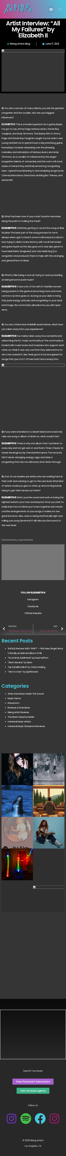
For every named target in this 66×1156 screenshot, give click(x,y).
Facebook (33, 606)
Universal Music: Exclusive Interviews (26, 726)
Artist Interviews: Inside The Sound (26, 693)
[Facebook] (40, 1118)
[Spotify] (25, 1118)
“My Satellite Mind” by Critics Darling (26, 667)
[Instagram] (11, 1118)
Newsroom (13, 703)
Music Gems (14, 698)
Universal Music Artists (19, 721)
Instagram (33, 599)
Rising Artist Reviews (18, 712)
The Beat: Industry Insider (21, 716)
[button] (51, 9)
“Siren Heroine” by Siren (20, 662)
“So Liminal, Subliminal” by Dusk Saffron (28, 657)
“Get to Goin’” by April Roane (23, 671)
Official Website (33, 613)
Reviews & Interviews (19, 707)
